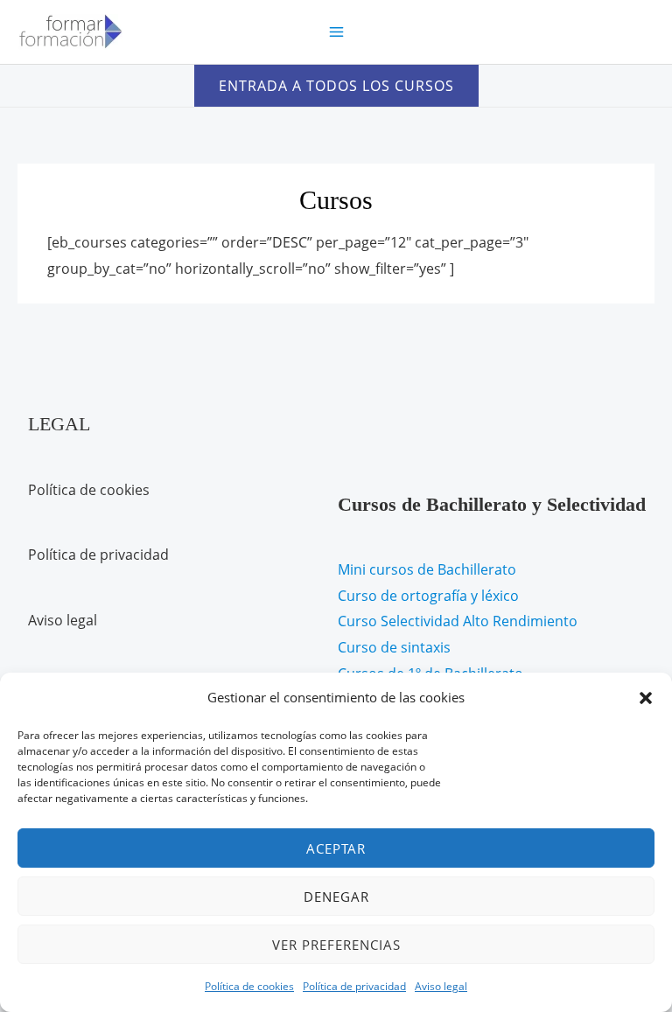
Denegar (336, 896)
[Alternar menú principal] (336, 32)
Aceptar (336, 848)
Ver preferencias (336, 944)
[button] (645, 698)
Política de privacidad (354, 986)
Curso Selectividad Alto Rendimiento (458, 621)
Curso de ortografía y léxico (428, 595)
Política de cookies (249, 986)
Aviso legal (441, 986)
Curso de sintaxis (394, 647)
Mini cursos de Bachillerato (427, 569)
